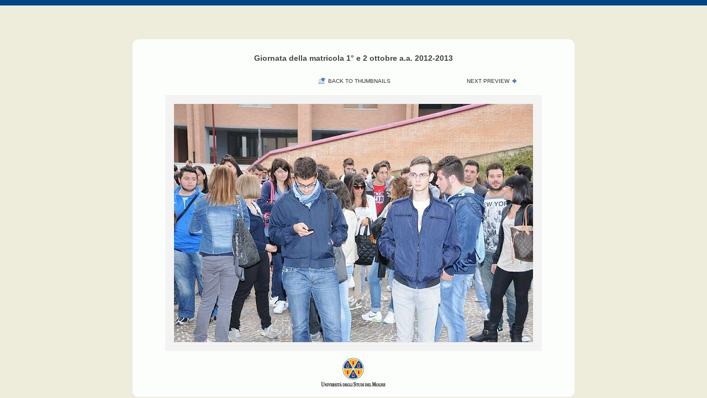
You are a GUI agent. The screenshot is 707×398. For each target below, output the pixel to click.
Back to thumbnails (359, 81)
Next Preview (488, 81)
